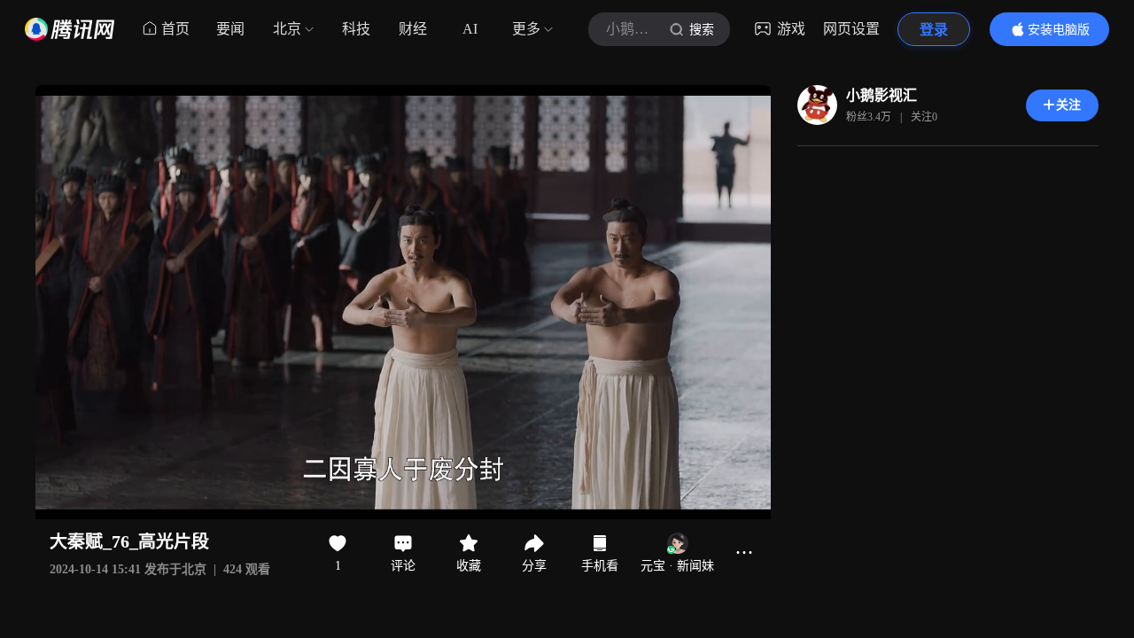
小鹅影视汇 (881, 95)
